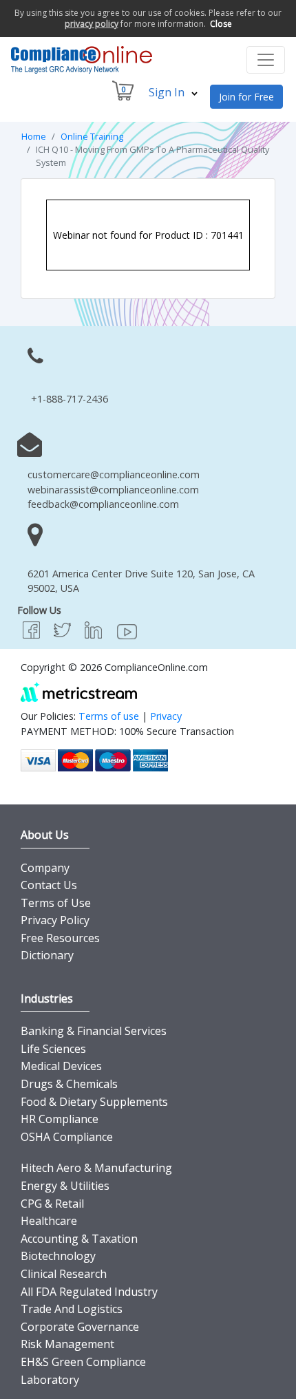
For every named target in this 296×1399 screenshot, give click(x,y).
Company (45, 867)
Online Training (92, 136)
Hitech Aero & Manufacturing (96, 1167)
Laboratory (50, 1379)
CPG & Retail (52, 1203)
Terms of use (108, 716)
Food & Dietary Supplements (94, 1101)
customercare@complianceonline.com (114, 474)
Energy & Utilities (65, 1185)
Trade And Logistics (72, 1308)
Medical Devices (61, 1066)
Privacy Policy (55, 920)
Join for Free (246, 96)
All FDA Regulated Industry (89, 1291)
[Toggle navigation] (265, 60)
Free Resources (60, 938)
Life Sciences (53, 1048)
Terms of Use (56, 902)
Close (221, 24)
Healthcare (49, 1220)
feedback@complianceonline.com (103, 504)
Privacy (166, 716)
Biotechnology (58, 1255)
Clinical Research (64, 1273)
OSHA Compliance (67, 1136)
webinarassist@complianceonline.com (113, 489)
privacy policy (91, 24)
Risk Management (67, 1344)
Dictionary (47, 955)
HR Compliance (59, 1118)
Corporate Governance (80, 1326)
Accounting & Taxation (79, 1238)
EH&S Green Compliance (83, 1361)
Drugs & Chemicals (69, 1083)
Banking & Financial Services (94, 1030)
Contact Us (49, 885)
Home (33, 136)
